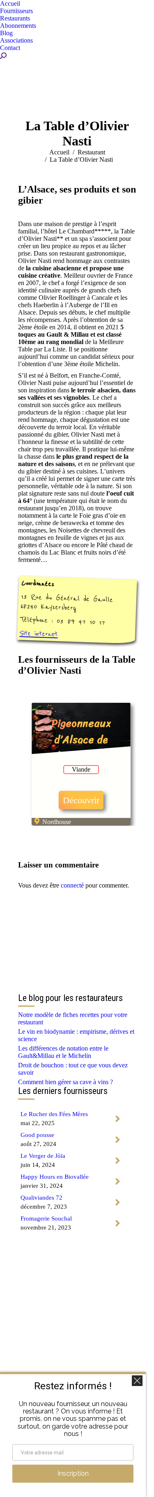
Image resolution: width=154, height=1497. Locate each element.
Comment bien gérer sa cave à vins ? (65, 1081)
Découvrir (81, 800)
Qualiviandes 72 (41, 1197)
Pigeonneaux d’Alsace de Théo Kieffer (81, 739)
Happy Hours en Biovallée (55, 1176)
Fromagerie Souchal (46, 1218)
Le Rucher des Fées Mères (54, 1114)
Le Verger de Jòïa (43, 1156)
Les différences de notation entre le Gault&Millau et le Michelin (63, 1052)
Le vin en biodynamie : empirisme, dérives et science (76, 1035)
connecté (72, 885)
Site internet (38, 633)
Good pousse (37, 1135)
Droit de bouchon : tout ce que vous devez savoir (73, 1069)
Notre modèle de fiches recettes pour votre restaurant (72, 1018)
